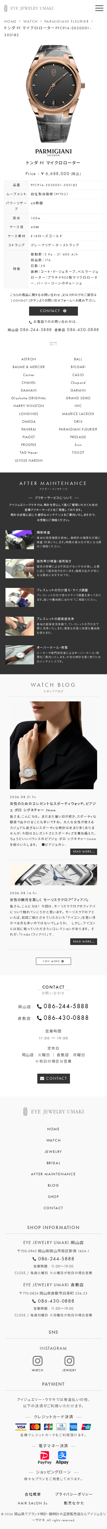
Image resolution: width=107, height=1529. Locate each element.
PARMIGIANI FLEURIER (66, 21)
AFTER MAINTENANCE (53, 1173)
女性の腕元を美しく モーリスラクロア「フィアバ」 (49, 900)
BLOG (53, 1185)
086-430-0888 (66, 1018)
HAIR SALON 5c (33, 1503)
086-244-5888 (66, 1006)
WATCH (30, 21)
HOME (10, 21)
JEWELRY (53, 1151)
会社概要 (33, 1494)
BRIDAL (54, 1162)
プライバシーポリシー (74, 1494)
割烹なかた (74, 1503)
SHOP (53, 1196)
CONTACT (50, 310)
